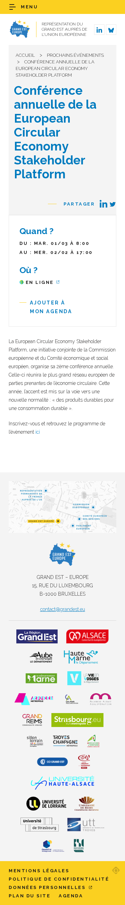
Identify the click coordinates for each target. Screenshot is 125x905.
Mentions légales (39, 870)
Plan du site (29, 895)
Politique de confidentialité (59, 879)
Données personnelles (48, 887)
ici (37, 432)
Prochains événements (75, 55)
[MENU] (12, 7)
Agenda (71, 895)
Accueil (25, 55)
